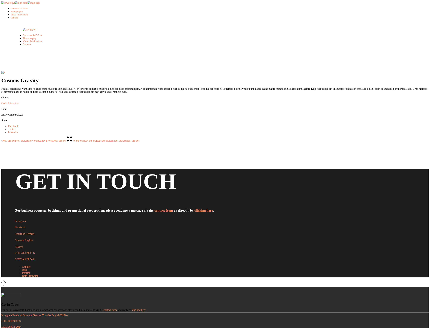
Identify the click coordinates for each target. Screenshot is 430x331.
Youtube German (32, 315)
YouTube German (24, 233)
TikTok (19, 246)
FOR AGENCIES (25, 253)
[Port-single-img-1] (3, 72)
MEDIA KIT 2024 (25, 259)
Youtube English (24, 240)
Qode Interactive (10, 103)
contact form (163, 210)
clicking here (203, 210)
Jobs (24, 269)
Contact (26, 266)
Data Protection (30, 275)
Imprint (26, 272)
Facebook (20, 227)
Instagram (20, 221)
